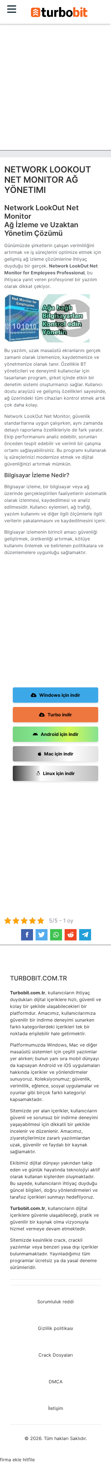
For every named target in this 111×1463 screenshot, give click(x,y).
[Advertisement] (55, 86)
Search (59, 12)
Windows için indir (59, 695)
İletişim (55, 1408)
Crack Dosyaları (55, 1355)
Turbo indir (60, 714)
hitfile (29, 1459)
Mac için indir (58, 754)
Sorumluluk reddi (55, 1301)
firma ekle (10, 1459)
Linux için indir (59, 773)
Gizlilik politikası (55, 1328)
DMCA (56, 1381)
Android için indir (60, 734)
